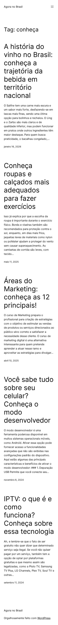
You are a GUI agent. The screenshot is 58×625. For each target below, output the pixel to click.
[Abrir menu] (52, 7)
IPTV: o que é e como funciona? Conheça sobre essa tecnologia (29, 515)
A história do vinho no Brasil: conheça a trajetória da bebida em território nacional (28, 70)
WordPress (43, 618)
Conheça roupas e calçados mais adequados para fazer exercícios (26, 186)
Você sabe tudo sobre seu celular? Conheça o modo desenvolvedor (28, 399)
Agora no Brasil (13, 6)
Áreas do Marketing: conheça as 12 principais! (27, 293)
